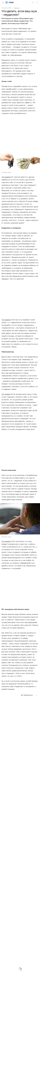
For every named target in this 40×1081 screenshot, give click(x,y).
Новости (16, 8)
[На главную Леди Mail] (11, 2)
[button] (20, 161)
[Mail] (6, 2)
